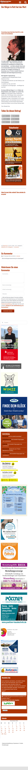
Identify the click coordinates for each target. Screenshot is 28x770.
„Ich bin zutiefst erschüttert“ (15, 436)
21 (5, 730)
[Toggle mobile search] (25, 2)
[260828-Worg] (13, 148)
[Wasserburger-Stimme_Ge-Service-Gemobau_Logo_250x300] (9, 461)
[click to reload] (8, 703)
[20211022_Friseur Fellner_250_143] (9, 628)
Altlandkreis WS (4, 247)
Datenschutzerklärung (14, 696)
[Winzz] (9, 372)
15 (9, 728)
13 (1, 728)
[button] (6, 116)
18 (20, 728)
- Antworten (18, 256)
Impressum (16, 743)
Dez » (5, 734)
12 (24, 727)
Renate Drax (5, 245)
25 (20, 730)
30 (12, 732)
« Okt (2, 734)
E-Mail (3, 691)
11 (20, 727)
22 (9, 730)
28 (5, 732)
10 (16, 727)
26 (24, 730)
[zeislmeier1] (9, 668)
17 (16, 728)
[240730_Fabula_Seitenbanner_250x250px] (9, 543)
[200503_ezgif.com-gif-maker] (9, 520)
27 (1, 732)
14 (5, 728)
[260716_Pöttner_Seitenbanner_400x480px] (14, 593)
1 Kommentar (16, 247)
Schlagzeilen (10, 247)
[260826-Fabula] (13, 130)
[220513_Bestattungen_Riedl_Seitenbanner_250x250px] (14, 563)
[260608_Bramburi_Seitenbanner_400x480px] (14, 485)
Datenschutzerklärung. (6, 304)
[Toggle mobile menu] (20, 2)
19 (24, 728)
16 (12, 728)
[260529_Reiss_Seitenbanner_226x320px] (9, 640)
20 (1, 730)
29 (9, 732)
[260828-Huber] (13, 165)
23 (12, 730)
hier (16, 689)
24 (16, 730)
